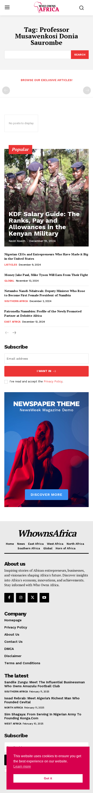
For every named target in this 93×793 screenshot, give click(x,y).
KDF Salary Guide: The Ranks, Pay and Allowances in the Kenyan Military (44, 223)
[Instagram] (21, 597)
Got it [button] (48, 778)
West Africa (12, 723)
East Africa (12, 321)
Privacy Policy (53, 381)
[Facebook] (9, 597)
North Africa (13, 707)
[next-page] (14, 333)
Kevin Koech (17, 241)
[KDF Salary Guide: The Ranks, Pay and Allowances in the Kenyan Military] (46, 197)
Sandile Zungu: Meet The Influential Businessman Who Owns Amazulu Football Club (44, 684)
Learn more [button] (22, 766)
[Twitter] (32, 597)
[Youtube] (44, 597)
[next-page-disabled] (87, 90)
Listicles (10, 264)
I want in (44, 371)
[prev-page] (6, 90)
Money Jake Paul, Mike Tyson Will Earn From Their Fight (46, 275)
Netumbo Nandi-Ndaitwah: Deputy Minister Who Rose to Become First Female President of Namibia (44, 293)
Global (9, 280)
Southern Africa (16, 301)
